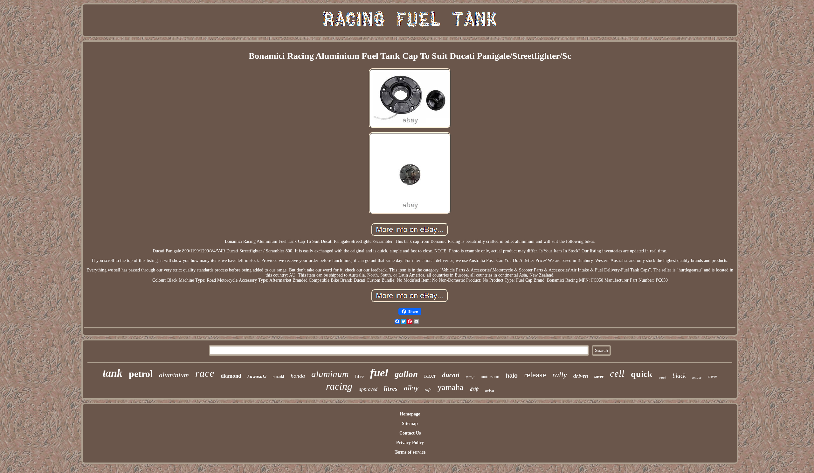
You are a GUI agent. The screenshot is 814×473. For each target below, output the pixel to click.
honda (298, 376)
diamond (231, 376)
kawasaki (256, 376)
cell (617, 373)
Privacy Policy (410, 442)
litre (359, 376)
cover (712, 376)
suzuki (278, 376)
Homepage (410, 414)
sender (696, 377)
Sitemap (410, 423)
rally (559, 375)
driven (580, 376)
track (662, 377)
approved (368, 389)
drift (474, 389)
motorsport (490, 376)
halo (512, 376)
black (679, 375)
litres (390, 388)
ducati (450, 375)
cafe (428, 389)
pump (470, 376)
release (535, 374)
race (204, 373)
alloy (411, 388)
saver (599, 376)
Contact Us (410, 433)
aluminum (330, 374)
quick (641, 374)
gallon (406, 374)
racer (430, 375)
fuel (379, 373)
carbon (489, 390)
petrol (141, 373)
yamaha (451, 387)
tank (112, 373)
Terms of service (410, 452)
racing (339, 386)
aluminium (174, 375)
